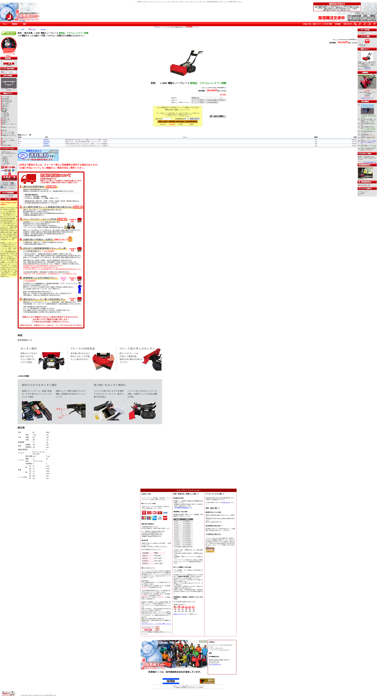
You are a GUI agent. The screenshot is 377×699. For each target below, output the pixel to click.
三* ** (19, 145)
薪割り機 (4, 130)
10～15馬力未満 (5, 114)
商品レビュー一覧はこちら (364, 69)
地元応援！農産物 (6, 145)
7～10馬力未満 (4, 113)
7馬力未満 (43, 29)
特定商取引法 (5, 159)
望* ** (19, 143)
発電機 (3, 141)
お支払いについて (6, 151)
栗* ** (19, 139)
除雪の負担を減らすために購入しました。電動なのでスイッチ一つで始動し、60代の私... (86, 139)
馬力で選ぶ (33, 29)
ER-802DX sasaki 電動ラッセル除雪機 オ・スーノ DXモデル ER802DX (368, 121)
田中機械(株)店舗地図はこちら (183, 507)
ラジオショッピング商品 (8, 133)
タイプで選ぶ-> (6, 103)
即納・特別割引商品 (7, 101)
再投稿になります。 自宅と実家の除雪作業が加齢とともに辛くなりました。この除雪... (86, 141)
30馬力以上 (4, 117)
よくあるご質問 (5, 163)
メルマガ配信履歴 (9, 195)
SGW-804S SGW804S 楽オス (368, 116)
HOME (22, 29)
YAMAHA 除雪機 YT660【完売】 (368, 128)
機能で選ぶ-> (5, 108)
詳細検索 (9, 65)
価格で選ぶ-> (5, 106)
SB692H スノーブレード (368, 142)
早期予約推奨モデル (7, 100)
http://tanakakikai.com (215, 664)
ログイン (360, 194)
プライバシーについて (7, 156)
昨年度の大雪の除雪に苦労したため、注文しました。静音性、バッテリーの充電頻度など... (87, 143)
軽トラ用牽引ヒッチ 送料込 (9, 88)
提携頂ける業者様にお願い (364, 185)
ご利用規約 (4, 157)
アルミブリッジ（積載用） (8, 140)
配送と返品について (187, 686)
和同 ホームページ (363, 44)
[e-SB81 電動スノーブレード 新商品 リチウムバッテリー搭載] (185, 77)
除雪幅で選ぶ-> (6, 105)
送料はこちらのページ (179, 614)
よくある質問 (361, 193)
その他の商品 (362, 45)
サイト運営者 (5, 162)
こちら (188, 115)
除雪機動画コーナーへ (363, 178)
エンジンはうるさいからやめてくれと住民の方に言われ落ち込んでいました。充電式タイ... (87, 145)
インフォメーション (363, 191)
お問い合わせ (5, 160)
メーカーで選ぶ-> (6, 96)
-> (5, 110)
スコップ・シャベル (7, 138)
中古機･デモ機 (5, 119)
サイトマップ (5, 165)
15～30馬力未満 (5, 116)
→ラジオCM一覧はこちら (369, 162)
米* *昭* (20, 141)
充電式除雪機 (5, 98)
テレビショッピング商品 (8, 132)
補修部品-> (4, 122)
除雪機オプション (6, 120)
